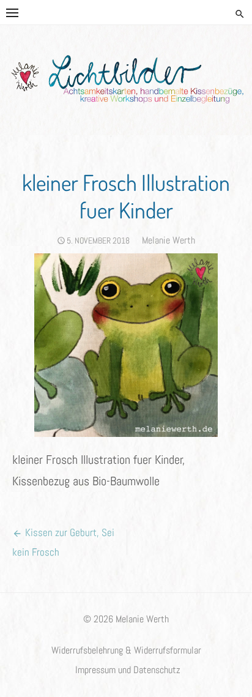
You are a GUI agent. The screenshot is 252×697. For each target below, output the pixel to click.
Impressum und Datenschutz (127, 670)
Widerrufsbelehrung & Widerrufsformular (126, 650)
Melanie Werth (168, 240)
